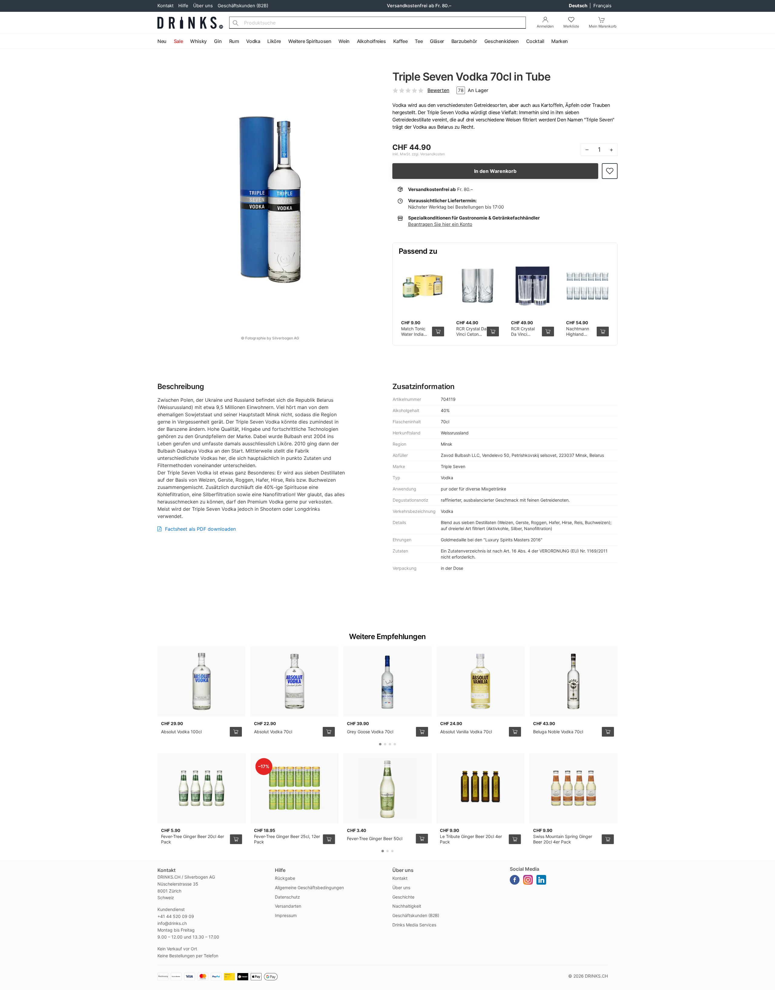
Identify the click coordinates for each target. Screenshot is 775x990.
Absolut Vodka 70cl (273, 731)
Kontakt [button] (166, 870)
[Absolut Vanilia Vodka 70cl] (481, 681)
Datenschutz (287, 896)
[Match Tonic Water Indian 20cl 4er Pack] (422, 286)
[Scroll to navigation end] (769, 41)
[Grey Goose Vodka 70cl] (387, 681)
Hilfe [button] (280, 870)
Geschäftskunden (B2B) (243, 5)
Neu (162, 41)
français (602, 5)
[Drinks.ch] (190, 23)
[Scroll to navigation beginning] (6, 41)
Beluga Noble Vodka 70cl (558, 731)
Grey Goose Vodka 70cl (370, 731)
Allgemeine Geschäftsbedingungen (309, 887)
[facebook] (514, 880)
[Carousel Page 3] (390, 744)
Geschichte (403, 896)
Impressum (286, 915)
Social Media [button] (524, 869)
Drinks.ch (596, 975)
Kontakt (165, 5)
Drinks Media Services (414, 924)
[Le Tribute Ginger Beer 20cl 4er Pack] (480, 788)
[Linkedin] (541, 880)
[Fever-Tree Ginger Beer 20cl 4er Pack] (201, 788)
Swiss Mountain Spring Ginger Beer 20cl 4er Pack (562, 839)
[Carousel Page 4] (395, 744)
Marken (559, 41)
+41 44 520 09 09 (175, 916)
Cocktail (535, 41)
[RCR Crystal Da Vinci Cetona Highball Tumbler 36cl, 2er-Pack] (478, 286)
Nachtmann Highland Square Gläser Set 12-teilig (580, 336)
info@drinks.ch (172, 923)
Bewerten (438, 90)
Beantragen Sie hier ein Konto (440, 224)
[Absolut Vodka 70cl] (294, 681)
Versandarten (288, 906)
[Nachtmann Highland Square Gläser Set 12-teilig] (587, 286)
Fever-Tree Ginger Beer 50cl (374, 838)
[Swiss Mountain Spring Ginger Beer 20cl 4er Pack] (573, 788)
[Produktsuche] (235, 23)
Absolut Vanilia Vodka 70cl (466, 731)
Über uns (203, 5)
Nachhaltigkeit (406, 906)
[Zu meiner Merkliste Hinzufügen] (610, 171)
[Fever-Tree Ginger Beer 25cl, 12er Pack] (294, 788)
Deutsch (578, 5)
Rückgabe (285, 878)
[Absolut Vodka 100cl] (201, 681)
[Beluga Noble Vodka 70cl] (573, 681)
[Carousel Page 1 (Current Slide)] (380, 744)
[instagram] (528, 880)
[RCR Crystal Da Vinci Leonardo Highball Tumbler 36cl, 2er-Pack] (532, 286)
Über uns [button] (403, 870)
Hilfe (183, 5)
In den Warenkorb (495, 171)
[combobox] (377, 23)
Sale (178, 41)
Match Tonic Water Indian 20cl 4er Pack (415, 334)
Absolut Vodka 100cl (181, 731)
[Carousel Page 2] (385, 744)
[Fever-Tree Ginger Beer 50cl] (387, 788)
